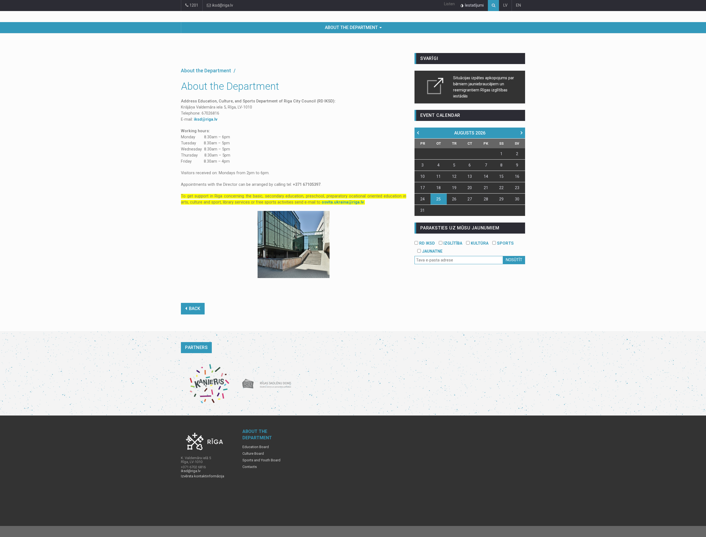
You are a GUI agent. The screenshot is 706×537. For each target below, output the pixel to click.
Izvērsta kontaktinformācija (202, 476)
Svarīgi (429, 58)
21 (486, 188)
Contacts (249, 467)
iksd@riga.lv (222, 5)
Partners (196, 347)
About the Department (351, 27)
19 (454, 188)
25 (438, 199)
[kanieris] (209, 383)
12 (454, 176)
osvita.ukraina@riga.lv (343, 202)
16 (517, 176)
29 (501, 199)
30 (517, 199)
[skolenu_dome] (267, 383)
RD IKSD (426, 243)
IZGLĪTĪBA (452, 243)
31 (422, 210)
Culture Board (253, 454)
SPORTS (505, 243)
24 (422, 199)
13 (469, 176)
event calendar (440, 115)
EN (518, 5)
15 (501, 176)
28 (486, 199)
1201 (193, 5)
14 (486, 176)
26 (454, 199)
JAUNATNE (432, 251)
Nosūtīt (514, 260)
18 (438, 188)
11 (438, 176)
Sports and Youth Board (261, 460)
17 (422, 188)
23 (517, 188)
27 (469, 199)
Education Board (255, 447)
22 (501, 188)
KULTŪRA (479, 243)
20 (469, 188)
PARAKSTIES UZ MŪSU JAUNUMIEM (459, 228)
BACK (194, 308)
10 (422, 176)
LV (505, 5)
